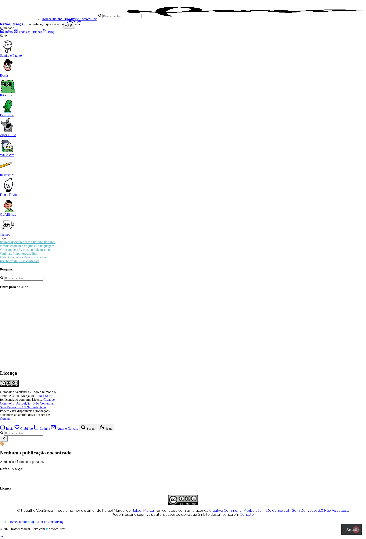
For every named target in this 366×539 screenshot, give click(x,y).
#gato (45, 257)
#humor (5, 242)
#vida (37, 257)
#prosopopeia (9, 249)
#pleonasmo (42, 249)
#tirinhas (49, 242)
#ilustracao (21, 261)
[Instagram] (66, 21)
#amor (28, 257)
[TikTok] (75, 21)
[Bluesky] (70, 21)
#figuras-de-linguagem (39, 246)
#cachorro (7, 261)
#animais (6, 253)
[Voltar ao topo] (2, 537)
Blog (93, 19)
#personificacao (22, 242)
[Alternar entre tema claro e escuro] (69, 26)
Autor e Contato (79, 19)
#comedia (17, 246)
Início (9, 32)
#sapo (17, 253)
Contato (5, 418)
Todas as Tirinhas (30, 32)
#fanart (34, 261)
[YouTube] (79, 21)
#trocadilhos (29, 253)
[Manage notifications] (356, 529)
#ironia (5, 246)
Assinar (352, 529)
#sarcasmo (26, 249)
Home (46, 19)
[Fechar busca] (4, 439)
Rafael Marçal (13, 24)
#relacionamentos (12, 257)
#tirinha (38, 242)
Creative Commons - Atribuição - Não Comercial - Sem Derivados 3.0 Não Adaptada (27, 403)
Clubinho (56, 19)
